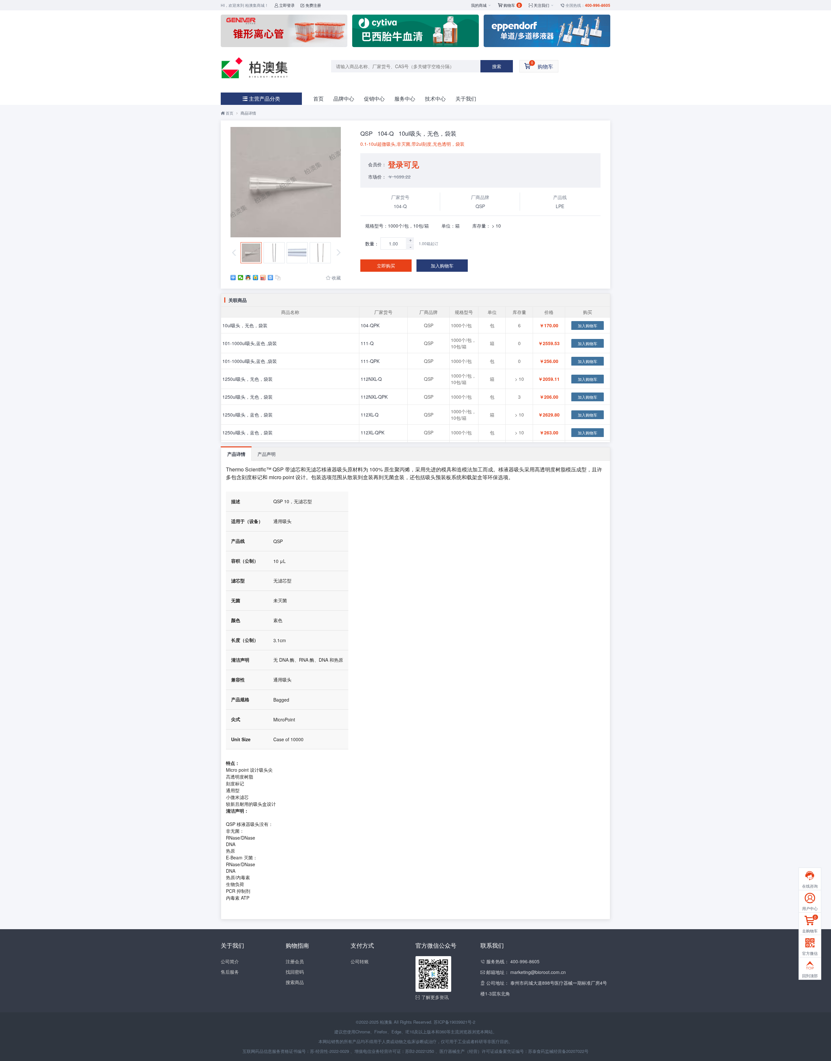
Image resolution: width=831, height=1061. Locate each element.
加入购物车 (442, 265)
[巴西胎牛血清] (415, 31)
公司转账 (360, 961)
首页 (318, 98)
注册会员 (295, 961)
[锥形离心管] (284, 31)
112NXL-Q (371, 379)
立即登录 (284, 5)
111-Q (367, 343)
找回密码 (295, 971)
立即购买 (386, 265)
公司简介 (230, 961)
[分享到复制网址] (278, 277)
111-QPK (370, 361)
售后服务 (230, 971)
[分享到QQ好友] (248, 277)
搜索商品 (295, 982)
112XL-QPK (372, 432)
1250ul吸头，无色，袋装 (247, 379)
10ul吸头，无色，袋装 (244, 325)
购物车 (509, 5)
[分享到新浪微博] (263, 277)
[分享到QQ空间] (255, 277)
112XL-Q (369, 414)
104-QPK (370, 325)
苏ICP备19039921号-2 (454, 1022)
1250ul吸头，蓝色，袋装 (247, 414)
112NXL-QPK (374, 396)
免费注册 (311, 5)
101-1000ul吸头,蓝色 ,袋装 (249, 343)
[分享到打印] (270, 277)
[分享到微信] (240, 277)
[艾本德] (547, 31)
